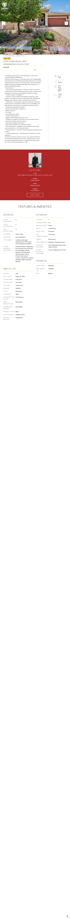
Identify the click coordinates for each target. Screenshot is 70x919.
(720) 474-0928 (35, 180)
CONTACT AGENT (35, 195)
